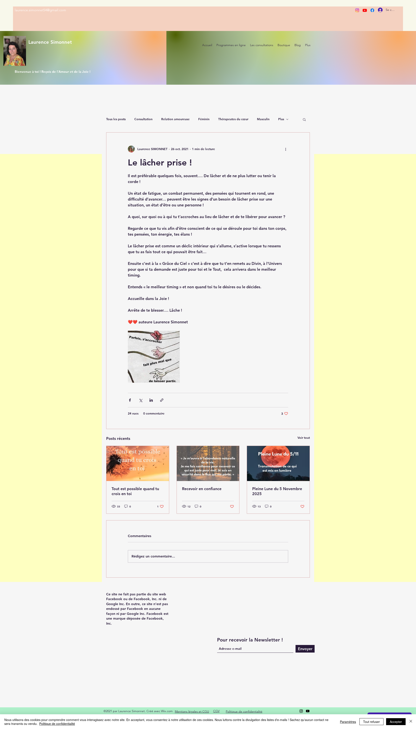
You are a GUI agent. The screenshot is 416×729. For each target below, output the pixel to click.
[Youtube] (364, 10)
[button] (304, 119)
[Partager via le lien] (162, 400)
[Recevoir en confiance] (208, 463)
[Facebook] (372, 10)
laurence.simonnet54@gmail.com (40, 10)
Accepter (396, 721)
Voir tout (303, 438)
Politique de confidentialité (57, 723)
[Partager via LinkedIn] (151, 400)
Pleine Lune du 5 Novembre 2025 (277, 491)
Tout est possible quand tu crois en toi (135, 491)
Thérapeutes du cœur (233, 119)
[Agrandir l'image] (154, 357)
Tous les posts (116, 119)
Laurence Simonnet (50, 42)
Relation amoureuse (175, 119)
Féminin (204, 119)
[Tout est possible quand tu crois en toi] (137, 463)
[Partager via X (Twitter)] (140, 400)
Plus (281, 119)
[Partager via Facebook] (130, 400)
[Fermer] (410, 722)
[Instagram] (357, 10)
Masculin (263, 119)
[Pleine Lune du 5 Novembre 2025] (278, 463)
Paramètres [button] (348, 721)
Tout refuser (371, 721)
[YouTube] (308, 711)
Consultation (143, 119)
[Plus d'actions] (285, 149)
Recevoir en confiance (201, 488)
